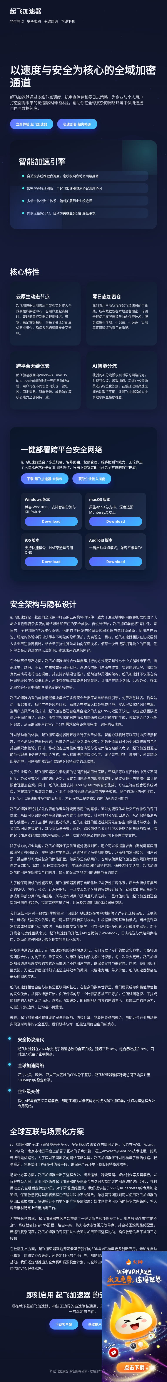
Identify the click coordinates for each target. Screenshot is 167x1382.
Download (51, 521)
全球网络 (51, 21)
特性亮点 (17, 21)
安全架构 (34, 21)
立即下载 (68, 21)
